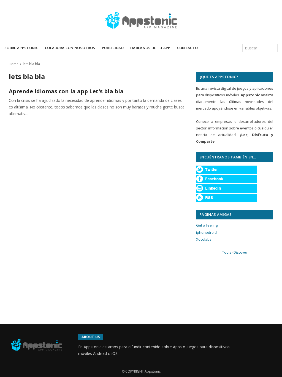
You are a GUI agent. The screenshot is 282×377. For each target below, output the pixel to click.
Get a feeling (207, 225)
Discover (240, 252)
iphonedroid (206, 232)
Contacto (187, 47)
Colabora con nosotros (70, 47)
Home (13, 64)
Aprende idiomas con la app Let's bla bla (66, 91)
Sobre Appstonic (21, 47)
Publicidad (113, 47)
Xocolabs (204, 239)
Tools (226, 252)
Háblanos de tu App (150, 47)
